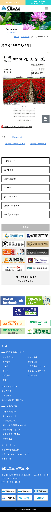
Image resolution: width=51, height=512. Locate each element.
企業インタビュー (12, 206)
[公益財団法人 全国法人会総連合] (8, 491)
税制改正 (8, 439)
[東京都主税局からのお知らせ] (12, 331)
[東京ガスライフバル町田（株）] (13, 268)
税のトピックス (11, 170)
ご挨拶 (7, 362)
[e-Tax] (25, 311)
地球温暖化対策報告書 (13, 400)
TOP (5, 346)
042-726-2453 (38, 3)
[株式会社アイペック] (37, 260)
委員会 (7, 375)
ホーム (16, 37)
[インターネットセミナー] (38, 301)
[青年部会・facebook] (12, 301)
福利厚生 (33, 357)
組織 (6, 366)
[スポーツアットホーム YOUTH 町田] (13, 236)
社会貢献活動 (10, 179)
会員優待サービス (37, 366)
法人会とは (9, 357)
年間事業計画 (10, 412)
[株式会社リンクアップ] (13, 260)
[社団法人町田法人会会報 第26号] (25, 87)
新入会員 (7, 391)
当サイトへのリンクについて (16, 454)
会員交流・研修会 (12, 214)
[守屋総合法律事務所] (37, 252)
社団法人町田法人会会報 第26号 (17, 127)
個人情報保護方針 (11, 450)
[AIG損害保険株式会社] (24, 498)
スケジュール (10, 161)
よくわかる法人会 (37, 371)
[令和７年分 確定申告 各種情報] (38, 331)
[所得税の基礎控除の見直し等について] (12, 323)
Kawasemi (25, 37)
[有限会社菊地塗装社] (13, 244)
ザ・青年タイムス (12, 197)
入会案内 (33, 375)
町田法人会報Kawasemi (15, 425)
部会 (6, 371)
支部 (6, 380)
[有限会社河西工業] (37, 236)
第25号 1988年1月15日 (15, 144)
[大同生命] (8, 498)
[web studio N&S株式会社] (37, 244)
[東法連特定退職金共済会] (41, 491)
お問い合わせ (9, 445)
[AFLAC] (41, 498)
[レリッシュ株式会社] (13, 252)
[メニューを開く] (46, 8)
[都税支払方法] (38, 323)
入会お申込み (13, 2)
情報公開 (33, 362)
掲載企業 (7, 395)
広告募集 (7, 459)
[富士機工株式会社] (37, 268)
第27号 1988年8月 (38, 144)
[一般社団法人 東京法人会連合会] (24, 491)
